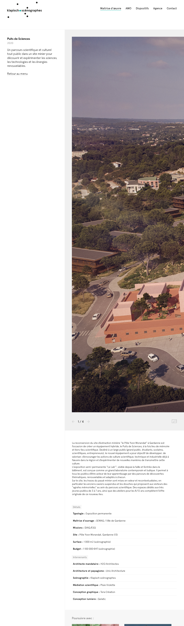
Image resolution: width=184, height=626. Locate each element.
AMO (128, 8)
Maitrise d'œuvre (110, 8)
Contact (172, 8)
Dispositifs (142, 8)
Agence (157, 8)
